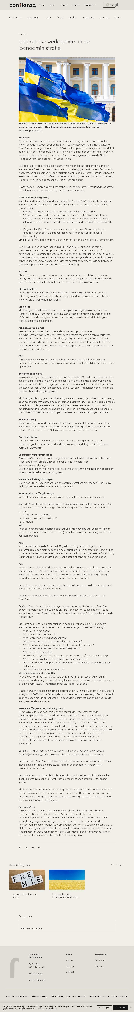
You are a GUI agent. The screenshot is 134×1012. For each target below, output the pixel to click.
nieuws (69, 960)
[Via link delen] (39, 847)
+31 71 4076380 (36, 973)
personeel (104, 17)
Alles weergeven (118, 865)
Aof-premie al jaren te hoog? (24, 896)
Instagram (100, 960)
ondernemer (88, 17)
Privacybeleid (51, 1008)
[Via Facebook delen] (20, 847)
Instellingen (104, 1007)
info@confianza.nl (37, 980)
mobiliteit (72, 17)
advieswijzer (33, 17)
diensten (70, 966)
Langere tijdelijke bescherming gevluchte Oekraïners (65, 896)
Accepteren (120, 1007)
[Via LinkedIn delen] (32, 847)
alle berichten (15, 17)
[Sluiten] (130, 1007)
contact (70, 972)
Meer (116, 17)
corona (48, 17)
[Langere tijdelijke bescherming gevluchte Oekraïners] (67, 880)
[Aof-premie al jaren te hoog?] (27, 880)
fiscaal (60, 17)
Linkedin (99, 966)
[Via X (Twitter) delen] (26, 847)
